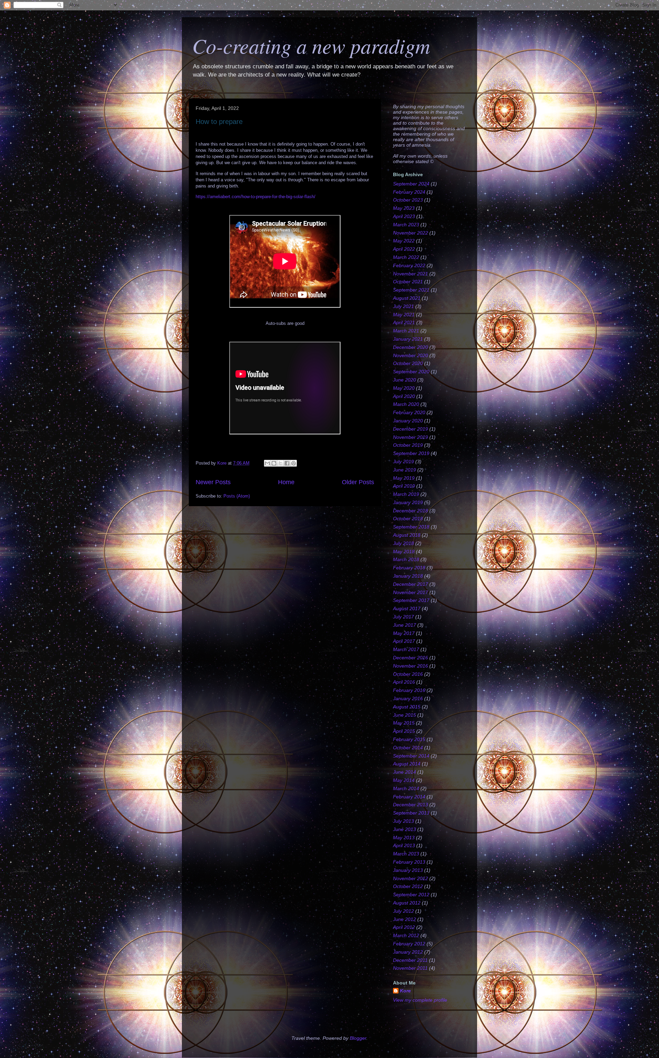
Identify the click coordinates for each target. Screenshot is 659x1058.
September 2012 (411, 894)
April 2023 (404, 216)
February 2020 (409, 412)
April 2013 (404, 845)
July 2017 (403, 616)
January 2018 (408, 576)
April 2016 (404, 682)
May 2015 (404, 723)
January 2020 (408, 420)
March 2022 (406, 257)
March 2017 (406, 649)
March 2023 (406, 224)
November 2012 (410, 878)
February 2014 (409, 796)
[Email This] (267, 463)
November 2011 (410, 968)
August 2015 (406, 706)
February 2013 (409, 862)
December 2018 (410, 510)
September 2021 (411, 290)
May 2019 (404, 478)
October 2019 (408, 445)
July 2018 (403, 543)
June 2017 (404, 625)
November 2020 (410, 355)
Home (286, 482)
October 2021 (408, 281)
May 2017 (404, 633)
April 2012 (404, 927)
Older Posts (358, 482)
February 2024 (409, 192)
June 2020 (404, 380)
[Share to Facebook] (287, 463)
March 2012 (406, 935)
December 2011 (410, 960)
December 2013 (410, 804)
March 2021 (406, 330)
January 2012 (408, 952)
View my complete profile (420, 1000)
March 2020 (406, 404)
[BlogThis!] (273, 463)
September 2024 (411, 183)
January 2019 (408, 502)
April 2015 (404, 731)
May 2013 (404, 837)
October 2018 (408, 518)
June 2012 (404, 919)
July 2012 (403, 911)
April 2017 (404, 641)
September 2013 (411, 813)
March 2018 (406, 559)
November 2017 (410, 592)
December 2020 (410, 347)
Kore (405, 990)
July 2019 (403, 461)
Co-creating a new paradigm (311, 45)
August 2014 (406, 763)
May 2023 (404, 208)
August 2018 (406, 535)
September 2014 (411, 756)
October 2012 (408, 886)
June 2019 (404, 470)
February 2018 (409, 567)
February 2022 (409, 265)
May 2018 (404, 551)
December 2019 (410, 429)
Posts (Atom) (236, 496)
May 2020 (404, 388)
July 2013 (403, 821)
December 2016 (410, 657)
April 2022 (404, 249)
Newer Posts (213, 482)
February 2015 (409, 739)
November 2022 (410, 233)
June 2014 (404, 772)
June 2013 (404, 829)
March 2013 (406, 853)
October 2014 (408, 747)
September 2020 (411, 371)
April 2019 (404, 486)
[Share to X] (280, 463)
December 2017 (410, 584)
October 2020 (408, 363)
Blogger (358, 1038)
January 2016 (408, 698)
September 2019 (411, 453)
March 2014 (406, 788)
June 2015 (404, 715)
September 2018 (411, 527)
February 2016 (409, 690)
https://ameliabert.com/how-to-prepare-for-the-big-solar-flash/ (255, 196)
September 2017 (411, 600)
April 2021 (404, 322)
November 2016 (410, 666)
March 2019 (406, 494)
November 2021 (410, 273)
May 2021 (404, 314)
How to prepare (219, 121)
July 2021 (403, 306)
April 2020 (404, 396)
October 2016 (408, 674)
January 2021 (408, 339)
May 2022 (404, 240)
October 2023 (408, 200)
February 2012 (409, 943)
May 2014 (404, 780)
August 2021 (406, 298)
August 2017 (406, 608)
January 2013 (408, 870)
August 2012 (406, 903)
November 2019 (410, 437)
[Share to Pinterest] (293, 463)
